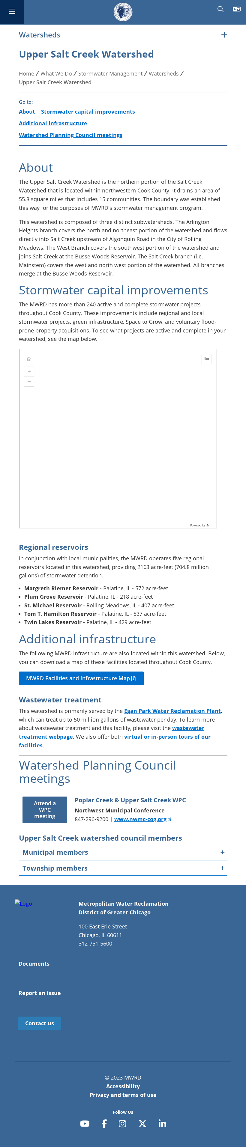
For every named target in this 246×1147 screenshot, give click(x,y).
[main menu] (12, 12)
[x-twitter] (142, 1123)
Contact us (39, 1023)
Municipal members (55, 852)
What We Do (56, 73)
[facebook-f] (104, 1123)
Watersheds (39, 35)
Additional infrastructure (53, 123)
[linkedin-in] (162, 1123)
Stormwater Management (110, 73)
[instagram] (123, 1123)
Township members (55, 868)
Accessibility (123, 1086)
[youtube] (85, 1123)
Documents (34, 963)
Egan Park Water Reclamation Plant (172, 710)
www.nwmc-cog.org (140, 819)
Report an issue (40, 993)
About (27, 111)
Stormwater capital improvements (88, 111)
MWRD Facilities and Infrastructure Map (78, 678)
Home (26, 73)
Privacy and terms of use (123, 1094)
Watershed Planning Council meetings (70, 135)
